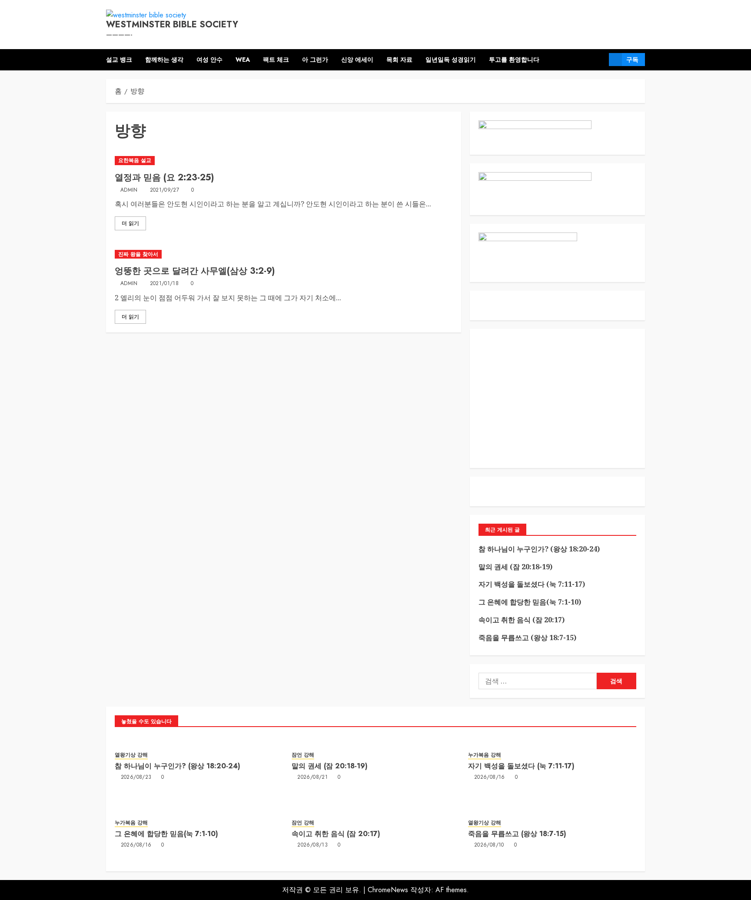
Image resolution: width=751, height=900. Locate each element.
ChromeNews (388, 890)
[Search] (599, 59)
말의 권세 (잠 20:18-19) (515, 566)
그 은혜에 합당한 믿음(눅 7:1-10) (530, 602)
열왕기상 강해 (131, 755)
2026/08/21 (312, 777)
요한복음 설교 (134, 160)
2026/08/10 (489, 845)
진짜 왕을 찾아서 (138, 254)
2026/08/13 (312, 845)
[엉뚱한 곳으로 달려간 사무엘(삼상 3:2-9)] (283, 254)
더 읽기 (130, 223)
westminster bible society (172, 24)
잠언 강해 (303, 755)
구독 (632, 59)
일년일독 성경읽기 (450, 59)
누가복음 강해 (484, 755)
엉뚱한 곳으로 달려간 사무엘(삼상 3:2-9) (195, 271)
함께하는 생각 (164, 59)
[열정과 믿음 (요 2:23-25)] (283, 160)
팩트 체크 (276, 59)
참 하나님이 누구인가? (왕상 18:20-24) (539, 549)
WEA (243, 59)
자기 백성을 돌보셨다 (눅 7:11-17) (532, 584)
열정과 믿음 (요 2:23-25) (164, 177)
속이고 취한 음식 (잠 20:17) (522, 619)
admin (129, 190)
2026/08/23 (136, 777)
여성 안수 (209, 59)
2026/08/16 (489, 777)
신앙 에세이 (357, 59)
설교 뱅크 (119, 59)
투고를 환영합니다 (514, 59)
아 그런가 (315, 59)
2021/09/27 (164, 190)
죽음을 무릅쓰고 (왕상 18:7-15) (527, 637)
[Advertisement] (557, 398)
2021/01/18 (164, 283)
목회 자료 (399, 59)
